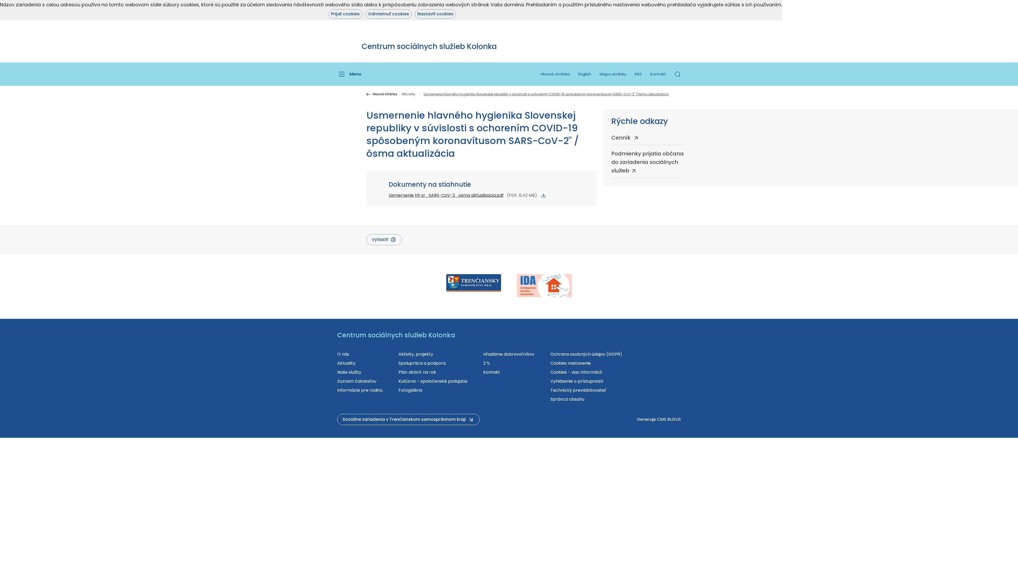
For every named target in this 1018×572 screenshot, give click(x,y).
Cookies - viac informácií (576, 372)
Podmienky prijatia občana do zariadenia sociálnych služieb (647, 162)
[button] (677, 74)
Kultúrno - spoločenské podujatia (432, 381)
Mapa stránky (613, 74)
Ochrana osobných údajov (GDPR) (586, 354)
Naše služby (349, 372)
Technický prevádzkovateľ (578, 390)
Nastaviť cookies (435, 14)
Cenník (621, 137)
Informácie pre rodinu (360, 390)
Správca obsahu (567, 399)
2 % (486, 363)
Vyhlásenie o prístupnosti (576, 381)
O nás (343, 354)
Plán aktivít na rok (417, 372)
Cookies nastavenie (570, 363)
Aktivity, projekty (415, 354)
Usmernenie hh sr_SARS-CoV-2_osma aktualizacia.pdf (446, 195)
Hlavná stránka (555, 74)
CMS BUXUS (669, 419)
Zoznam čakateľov (356, 381)
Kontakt (658, 74)
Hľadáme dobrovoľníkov (508, 354)
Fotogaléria (410, 390)
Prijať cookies (345, 14)
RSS (638, 74)
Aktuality (408, 94)
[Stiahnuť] (543, 195)
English (584, 74)
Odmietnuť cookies (388, 14)
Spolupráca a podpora (422, 363)
